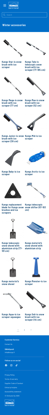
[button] (5, 5)
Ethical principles (11, 387)
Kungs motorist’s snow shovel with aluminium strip (34, 246)
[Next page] (31, 329)
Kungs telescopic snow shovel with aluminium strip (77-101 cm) (12, 247)
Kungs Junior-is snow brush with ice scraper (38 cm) (13, 139)
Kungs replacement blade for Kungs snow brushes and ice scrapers (13, 208)
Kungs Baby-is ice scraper (11, 173)
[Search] (4, 14)
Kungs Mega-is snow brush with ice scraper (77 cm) (12, 103)
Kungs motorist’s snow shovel (10, 282)
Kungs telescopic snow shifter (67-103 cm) (35, 207)
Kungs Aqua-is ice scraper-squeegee (11, 315)
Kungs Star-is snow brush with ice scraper (12, 64)
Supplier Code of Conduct (14, 383)
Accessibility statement (13, 392)
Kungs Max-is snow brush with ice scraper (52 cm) (34, 103)
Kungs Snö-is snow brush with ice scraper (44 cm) (34, 317)
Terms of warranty (11, 379)
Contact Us (8, 344)
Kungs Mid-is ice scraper (33, 137)
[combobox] (27, 14)
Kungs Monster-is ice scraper (36, 282)
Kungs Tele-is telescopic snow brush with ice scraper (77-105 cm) (35, 65)
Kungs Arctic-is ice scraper (35, 173)
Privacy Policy (10, 375)
